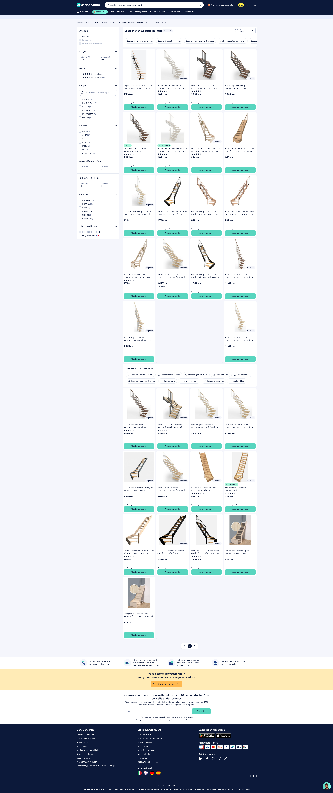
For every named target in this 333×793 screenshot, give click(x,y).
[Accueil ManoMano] (88, 5)
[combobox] (244, 31)
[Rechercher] (108, 5)
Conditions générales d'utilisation (189, 789)
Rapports (232, 789)
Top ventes (142, 758)
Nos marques (143, 746)
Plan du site (112, 789)
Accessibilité (244, 789)
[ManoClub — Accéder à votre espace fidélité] (241, 5)
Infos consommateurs (216, 789)
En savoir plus (191, 720)
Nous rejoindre (83, 758)
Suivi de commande (85, 734)
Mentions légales (127, 789)
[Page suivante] (195, 646)
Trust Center (166, 789)
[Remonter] (253, 776)
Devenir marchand (85, 754)
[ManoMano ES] (158, 773)
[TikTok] (226, 759)
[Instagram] (219, 759)
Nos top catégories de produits (151, 738)
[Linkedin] (201, 759)
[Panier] (255, 5)
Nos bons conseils (145, 734)
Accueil (79, 22)
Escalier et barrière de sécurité (105, 22)
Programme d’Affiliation (87, 762)
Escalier (121, 22)
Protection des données (148, 789)
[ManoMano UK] (146, 773)
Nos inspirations (145, 754)
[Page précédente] (184, 646)
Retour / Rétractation (86, 738)
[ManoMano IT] (140, 773)
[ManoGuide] (327, 786)
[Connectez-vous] (248, 5)
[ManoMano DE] (152, 773)
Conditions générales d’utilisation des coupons (97, 766)
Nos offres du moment (147, 750)
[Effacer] (201, 5)
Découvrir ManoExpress (148, 762)
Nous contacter (83, 746)
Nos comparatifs (145, 742)
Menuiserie (87, 22)
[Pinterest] (213, 759)
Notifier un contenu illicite (88, 750)
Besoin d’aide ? (83, 742)
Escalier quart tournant (134, 22)
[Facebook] (207, 759)
